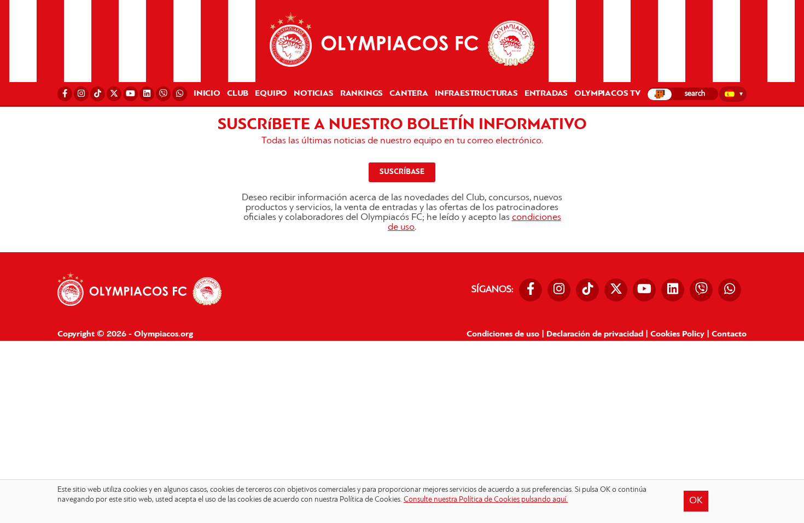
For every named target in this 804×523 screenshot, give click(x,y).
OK (696, 501)
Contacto (729, 334)
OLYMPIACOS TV (607, 93)
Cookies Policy (677, 334)
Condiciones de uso (503, 334)
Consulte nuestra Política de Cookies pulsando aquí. (486, 500)
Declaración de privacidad (594, 334)
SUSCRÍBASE (402, 172)
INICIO (207, 93)
